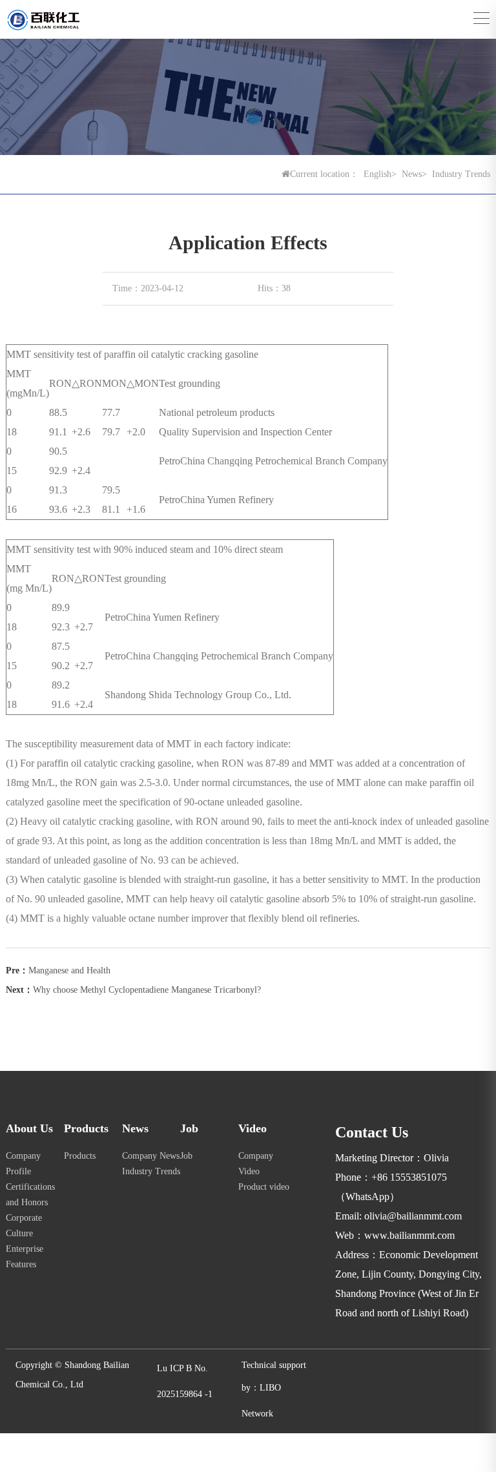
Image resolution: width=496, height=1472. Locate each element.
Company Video (255, 1163)
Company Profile (23, 1163)
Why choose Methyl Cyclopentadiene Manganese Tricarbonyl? (147, 990)
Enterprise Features (24, 1256)
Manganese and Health (69, 970)
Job (186, 1156)
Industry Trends (151, 1171)
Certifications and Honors (30, 1194)
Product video (263, 1187)
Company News (151, 1156)
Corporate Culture (24, 1225)
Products (80, 1156)
